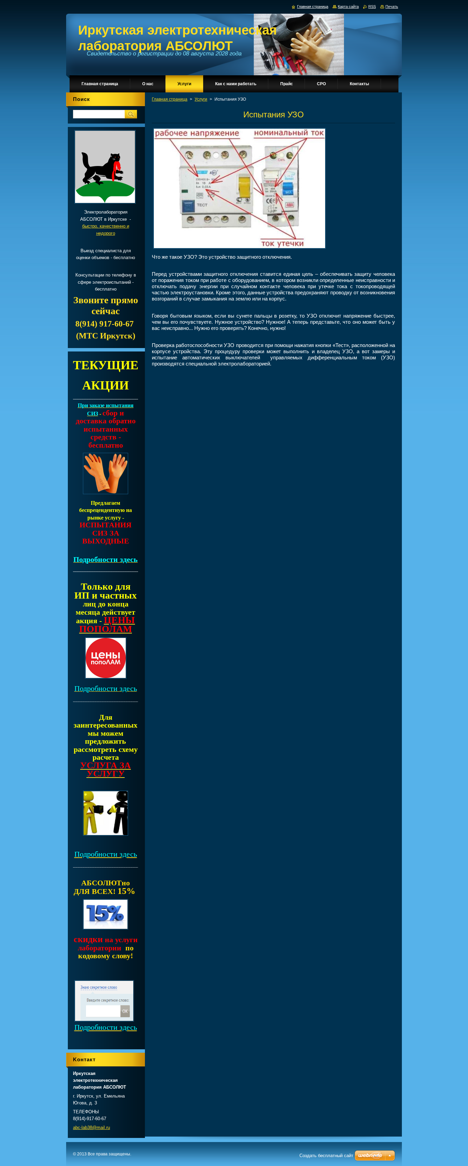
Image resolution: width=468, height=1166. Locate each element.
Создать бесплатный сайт (326, 1155)
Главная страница (169, 99)
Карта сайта (348, 6)
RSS (372, 6)
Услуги (201, 99)
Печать (391, 6)
